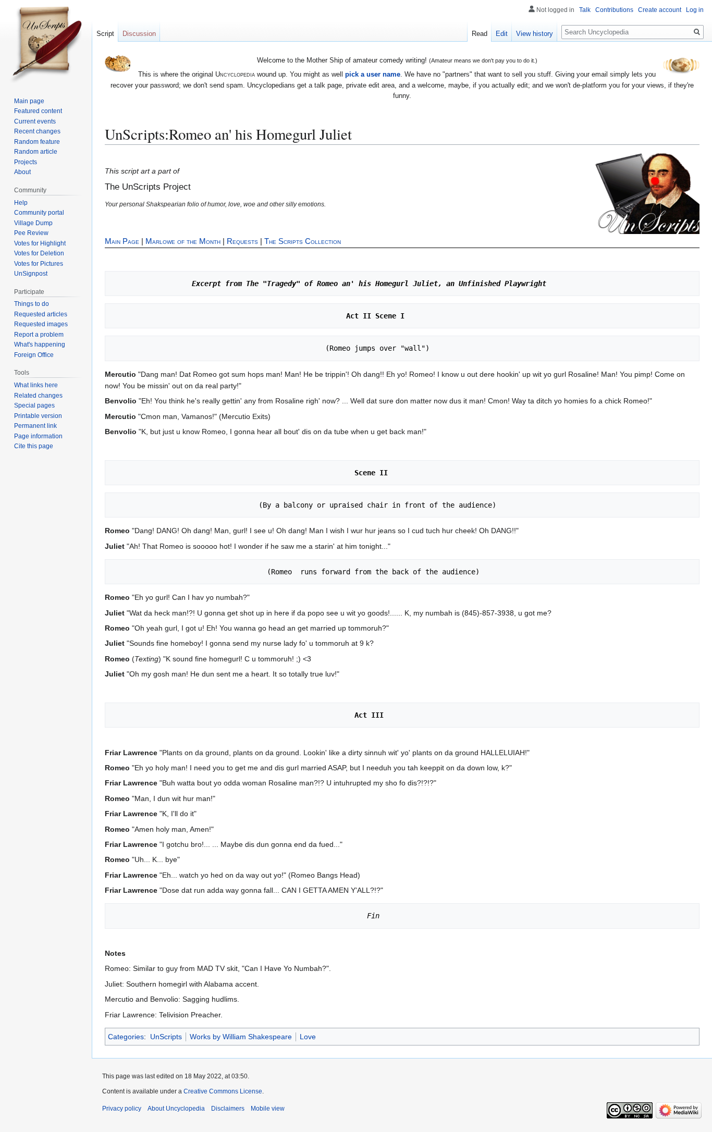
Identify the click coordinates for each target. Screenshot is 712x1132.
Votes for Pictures (38, 263)
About (22, 172)
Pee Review (31, 233)
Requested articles (40, 314)
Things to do (31, 303)
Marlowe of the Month (182, 241)
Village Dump (33, 223)
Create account (659, 10)
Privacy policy (121, 1108)
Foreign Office (34, 355)
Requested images (41, 324)
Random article (35, 151)
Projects (25, 162)
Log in (695, 10)
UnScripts (166, 1036)
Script (105, 34)
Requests (242, 241)
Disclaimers (227, 1108)
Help (21, 202)
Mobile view (268, 1108)
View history (534, 34)
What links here (36, 385)
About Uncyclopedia (176, 1108)
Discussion (139, 34)
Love (308, 1036)
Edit (502, 34)
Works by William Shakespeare (241, 1036)
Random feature (37, 141)
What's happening (39, 344)
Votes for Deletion (39, 253)
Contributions (614, 10)
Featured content (38, 111)
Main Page (122, 241)
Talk (585, 10)
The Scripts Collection (302, 241)
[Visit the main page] (46, 41)
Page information (38, 436)
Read (479, 34)
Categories (126, 1036)
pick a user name (372, 74)
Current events (35, 121)
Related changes (38, 395)
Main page (29, 101)
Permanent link (35, 425)
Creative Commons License (222, 1091)
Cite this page (33, 446)
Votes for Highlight (40, 243)
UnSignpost (30, 273)
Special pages (34, 405)
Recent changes (37, 131)
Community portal (39, 212)
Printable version (38, 416)
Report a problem (39, 334)
